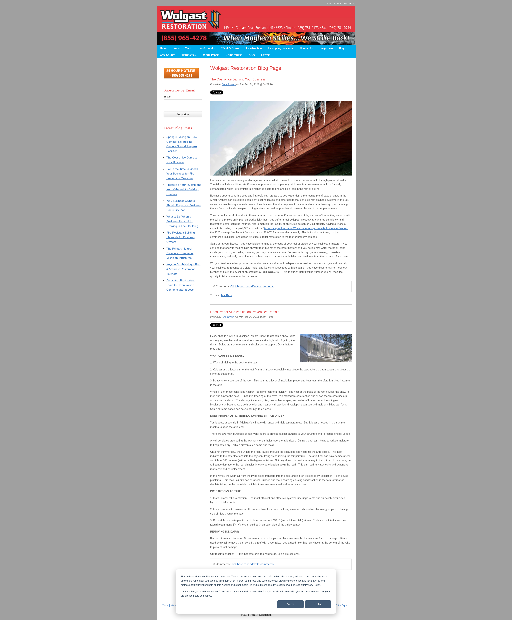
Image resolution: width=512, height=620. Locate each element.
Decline (318, 604)
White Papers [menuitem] (211, 54)
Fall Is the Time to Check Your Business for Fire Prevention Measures (182, 173)
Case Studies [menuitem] (167, 54)
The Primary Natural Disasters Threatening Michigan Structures (180, 253)
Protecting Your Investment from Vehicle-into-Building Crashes (183, 189)
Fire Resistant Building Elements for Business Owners (180, 237)
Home (329, 3)
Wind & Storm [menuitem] (230, 48)
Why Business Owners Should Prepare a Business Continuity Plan (183, 205)
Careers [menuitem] (265, 54)
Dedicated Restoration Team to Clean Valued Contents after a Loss (180, 285)
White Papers (341, 605)
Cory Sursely (229, 84)
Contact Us (340, 3)
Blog (352, 3)
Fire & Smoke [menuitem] (206, 48)
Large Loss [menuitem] (326, 48)
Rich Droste (228, 317)
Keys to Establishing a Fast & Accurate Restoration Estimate (183, 269)
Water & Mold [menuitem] (182, 48)
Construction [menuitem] (254, 48)
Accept (290, 604)
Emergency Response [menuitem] (280, 48)
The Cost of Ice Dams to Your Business (238, 79)
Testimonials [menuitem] (188, 54)
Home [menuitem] (163, 48)
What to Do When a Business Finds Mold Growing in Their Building (182, 221)
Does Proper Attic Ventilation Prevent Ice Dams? (244, 312)
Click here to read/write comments (252, 286)
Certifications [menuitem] (234, 54)
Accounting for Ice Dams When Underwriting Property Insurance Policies (306, 228)
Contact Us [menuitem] (306, 48)
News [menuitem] (251, 54)
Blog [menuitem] (341, 48)
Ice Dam (226, 295)
